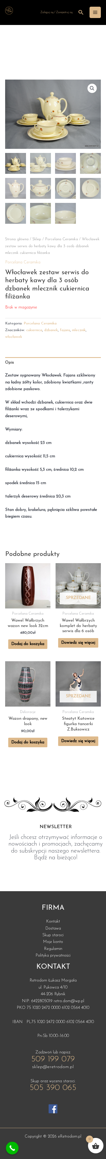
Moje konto (53, 942)
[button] (92, 88)
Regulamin (53, 949)
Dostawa (53, 928)
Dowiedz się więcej (78, 643)
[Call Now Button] (12, 1148)
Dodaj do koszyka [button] (27, 644)
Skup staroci (53, 935)
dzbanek (51, 330)
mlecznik (79, 330)
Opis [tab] (9, 362)
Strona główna (17, 239)
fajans (65, 330)
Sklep (36, 239)
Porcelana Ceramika (61, 239)
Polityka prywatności (53, 956)
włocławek (13, 337)
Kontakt (53, 922)
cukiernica (34, 330)
